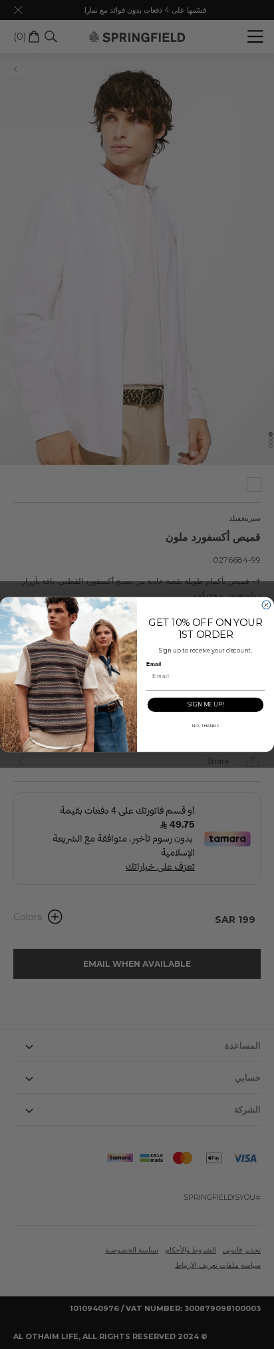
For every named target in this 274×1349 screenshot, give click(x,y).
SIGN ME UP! (205, 704)
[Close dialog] (266, 605)
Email (153, 664)
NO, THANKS (205, 725)
